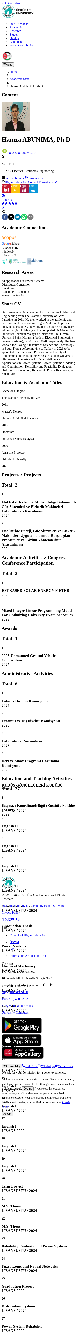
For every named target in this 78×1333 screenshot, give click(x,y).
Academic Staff (19, 79)
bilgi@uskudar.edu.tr (15, 992)
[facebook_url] (3, 919)
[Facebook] (5, 217)
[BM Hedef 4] (6, 192)
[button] (10, 240)
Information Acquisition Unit (28, 955)
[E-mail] (30, 217)
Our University (19, 23)
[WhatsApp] (24, 217)
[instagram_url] (9, 919)
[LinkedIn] (17, 217)
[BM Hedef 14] (33, 192)
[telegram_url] (16, 919)
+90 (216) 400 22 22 (15, 999)
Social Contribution (22, 45)
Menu (9, 64)
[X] (11, 217)
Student (14, 34)
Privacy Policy (11, 912)
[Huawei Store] (23, 1057)
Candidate (16, 41)
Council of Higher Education (28, 935)
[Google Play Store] (22, 1032)
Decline (27, 1088)
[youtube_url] (12, 919)
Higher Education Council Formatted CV (31, 182)
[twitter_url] (6, 919)
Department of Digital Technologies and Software (33, 905)
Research (15, 31)
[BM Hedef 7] (15, 192)
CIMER (15, 949)
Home (13, 71)
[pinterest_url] (19, 919)
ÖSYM (14, 942)
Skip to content (11, 3)
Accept (7, 1113)
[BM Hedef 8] (24, 192)
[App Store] (22, 1045)
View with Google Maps (17, 1005)
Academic (16, 27)
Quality (14, 38)
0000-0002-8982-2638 (22, 153)
